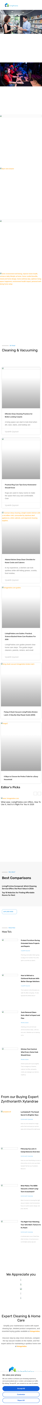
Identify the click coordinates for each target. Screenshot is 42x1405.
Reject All (21, 1400)
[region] (21, 1388)
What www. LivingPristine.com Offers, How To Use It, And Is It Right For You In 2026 (21, 803)
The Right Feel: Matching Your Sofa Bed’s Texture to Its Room (31, 1225)
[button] (40, 5)
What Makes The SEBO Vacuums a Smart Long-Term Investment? (30, 1189)
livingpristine (35, 1331)
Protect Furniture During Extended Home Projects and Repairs (30, 943)
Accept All (21, 1388)
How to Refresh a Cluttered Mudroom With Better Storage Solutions (30, 978)
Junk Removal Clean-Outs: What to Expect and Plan (30, 1015)
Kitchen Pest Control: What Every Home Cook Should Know (29, 1052)
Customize (21, 1394)
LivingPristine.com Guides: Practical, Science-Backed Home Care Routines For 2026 (20, 636)
